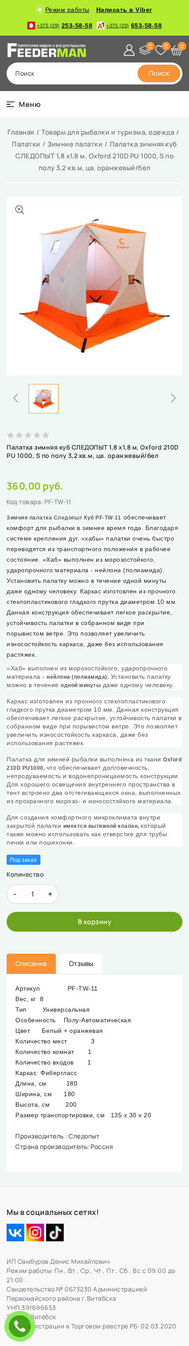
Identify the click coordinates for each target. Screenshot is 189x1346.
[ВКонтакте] (15, 1232)
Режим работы (67, 9)
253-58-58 (64, 25)
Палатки (26, 144)
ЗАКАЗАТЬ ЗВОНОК (22, 1326)
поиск (25, 73)
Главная (20, 132)
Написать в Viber (124, 9)
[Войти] (129, 50)
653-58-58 (134, 25)
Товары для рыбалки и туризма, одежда (107, 132)
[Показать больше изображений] (20, 210)
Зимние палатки (74, 144)
